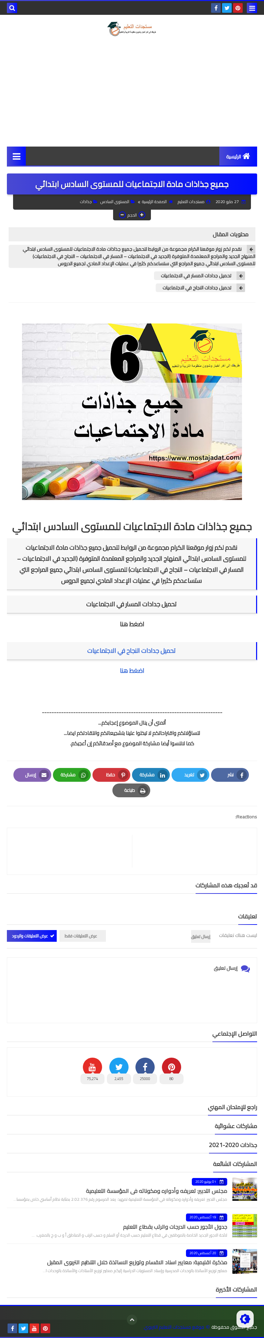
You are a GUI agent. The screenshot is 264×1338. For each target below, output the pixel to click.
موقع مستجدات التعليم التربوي (174, 1327)
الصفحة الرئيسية (154, 202)
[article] (73, 851)
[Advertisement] (132, 91)
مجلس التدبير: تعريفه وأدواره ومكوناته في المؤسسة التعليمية (156, 1191)
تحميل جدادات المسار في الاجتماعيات (196, 275)
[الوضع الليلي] (245, 1319)
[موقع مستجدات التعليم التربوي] (132, 29)
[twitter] (227, 8)
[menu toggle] (252, 8)
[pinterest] (238, 8)
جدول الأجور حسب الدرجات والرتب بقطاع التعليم (175, 1226)
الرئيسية (233, 156)
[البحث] (12, 8)
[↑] (132, 1320)
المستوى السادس (114, 202)
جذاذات (86, 202)
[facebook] (216, 8)
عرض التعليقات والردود (30, 936)
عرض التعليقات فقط (81, 936)
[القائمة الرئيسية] (16, 156)
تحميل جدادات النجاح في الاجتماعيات (197, 287)
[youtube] (34, 1328)
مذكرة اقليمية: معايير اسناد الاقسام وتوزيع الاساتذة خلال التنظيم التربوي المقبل (137, 1262)
